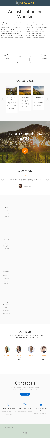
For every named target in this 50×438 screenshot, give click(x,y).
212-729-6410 (7, 426)
